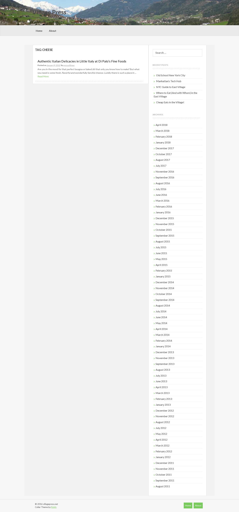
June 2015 (161, 253)
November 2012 (165, 416)
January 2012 (163, 457)
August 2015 (163, 241)
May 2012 (161, 433)
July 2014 (161, 311)
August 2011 (163, 486)
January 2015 (163, 276)
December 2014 (165, 282)
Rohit (53, 507)
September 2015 (165, 235)
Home (39, 30)
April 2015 (161, 264)
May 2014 (161, 323)
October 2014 (164, 293)
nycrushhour (69, 65)
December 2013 (165, 352)
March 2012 (162, 445)
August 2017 (163, 159)
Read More (43, 76)
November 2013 (165, 357)
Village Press (49, 12)
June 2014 (161, 317)
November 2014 (165, 288)
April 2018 (161, 124)
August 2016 (163, 183)
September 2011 (165, 480)
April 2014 (161, 328)
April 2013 (161, 387)
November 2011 (165, 468)
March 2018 (162, 130)
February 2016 (164, 206)
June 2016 (161, 194)
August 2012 (163, 422)
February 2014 (164, 340)
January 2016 (163, 212)
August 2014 (163, 305)
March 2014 (162, 334)
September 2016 (165, 177)
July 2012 (161, 427)
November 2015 (165, 224)
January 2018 (163, 142)
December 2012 (165, 410)
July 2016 (161, 189)
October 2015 (164, 229)
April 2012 (161, 439)
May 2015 (161, 258)
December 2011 (165, 462)
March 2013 (162, 392)
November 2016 (165, 171)
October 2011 (164, 474)
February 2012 (164, 451)
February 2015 (164, 270)
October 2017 (164, 154)
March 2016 (162, 200)
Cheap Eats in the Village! (170, 102)
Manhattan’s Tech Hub (168, 81)
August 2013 (163, 369)
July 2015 (161, 247)
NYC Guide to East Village (170, 86)
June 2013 (161, 381)
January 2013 (163, 404)
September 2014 (165, 299)
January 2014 (163, 346)
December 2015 (165, 218)
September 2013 (165, 363)
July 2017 (161, 165)
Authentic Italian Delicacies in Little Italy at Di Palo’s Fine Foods (82, 61)
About (52, 30)
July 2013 (161, 375)
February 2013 (164, 398)
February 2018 (164, 136)
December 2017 (165, 148)
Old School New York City (170, 75)
